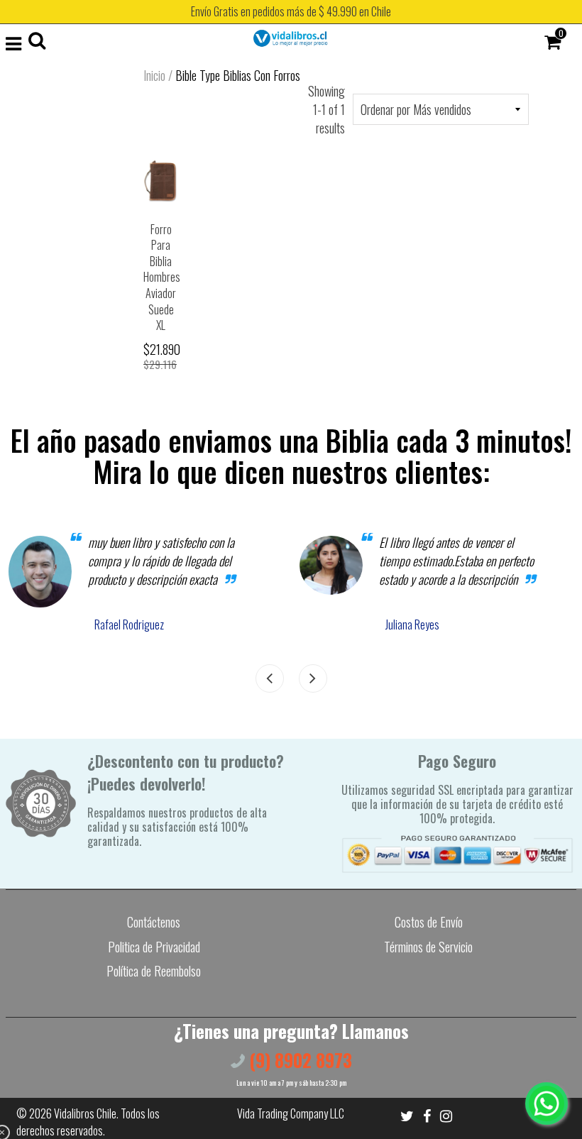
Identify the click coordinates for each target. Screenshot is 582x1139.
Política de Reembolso (153, 971)
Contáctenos (153, 922)
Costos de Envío (429, 922)
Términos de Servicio (428, 946)
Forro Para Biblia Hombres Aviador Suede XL (161, 277)
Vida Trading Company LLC (290, 1113)
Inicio (154, 75)
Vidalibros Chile (85, 1113)
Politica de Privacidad (154, 946)
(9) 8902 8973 (298, 1060)
